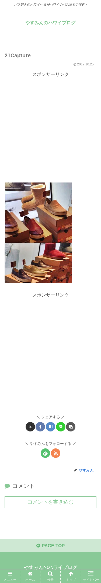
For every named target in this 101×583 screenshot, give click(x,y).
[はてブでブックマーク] (50, 426)
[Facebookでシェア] (40, 426)
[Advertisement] (50, 129)
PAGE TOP (52, 545)
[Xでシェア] (30, 426)
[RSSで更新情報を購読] (55, 453)
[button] (70, 426)
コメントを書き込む (50, 502)
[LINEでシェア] (60, 426)
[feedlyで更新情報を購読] (45, 453)
